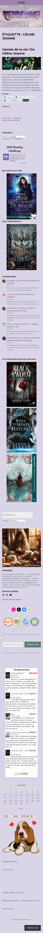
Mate (12, 714)
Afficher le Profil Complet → (12, 599)
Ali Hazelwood (16, 716)
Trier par (5, 521)
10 (27, 795)
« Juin (21, 809)
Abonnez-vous (32, 644)
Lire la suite (36, 90)
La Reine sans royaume (19, 732)
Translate (18, 139)
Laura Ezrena (15, 677)
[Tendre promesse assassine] (8, 678)
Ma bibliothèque (21, 670)
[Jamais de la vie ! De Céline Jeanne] (21, 69)
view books (24, 163)
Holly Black (15, 734)
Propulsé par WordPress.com (21, 919)
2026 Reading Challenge (15, 149)
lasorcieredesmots (14, 338)
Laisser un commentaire (11, 120)
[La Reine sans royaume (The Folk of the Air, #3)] (8, 737)
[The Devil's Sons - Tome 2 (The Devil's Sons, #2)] (8, 698)
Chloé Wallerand (16, 697)
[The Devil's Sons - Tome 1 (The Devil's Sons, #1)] (8, 755)
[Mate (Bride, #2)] (8, 719)
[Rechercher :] (17, 515)
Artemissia (17, 118)
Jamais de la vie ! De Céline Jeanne (18, 51)
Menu (22, 3)
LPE (8, 324)
